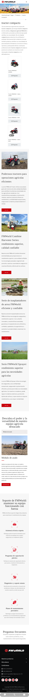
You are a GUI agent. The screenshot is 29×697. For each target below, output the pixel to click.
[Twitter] (9, 680)
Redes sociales (6, 676)
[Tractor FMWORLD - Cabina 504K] (14, 131)
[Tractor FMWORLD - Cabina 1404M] (14, 86)
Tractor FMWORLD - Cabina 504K (14, 140)
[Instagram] (13, 680)
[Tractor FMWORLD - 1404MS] (14, 62)
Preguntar (15, 75)
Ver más (6, 210)
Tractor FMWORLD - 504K (14, 117)
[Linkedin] (6, 680)
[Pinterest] (16, 680)
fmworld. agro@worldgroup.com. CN (12, 674)
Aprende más (6, 484)
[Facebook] (3, 680)
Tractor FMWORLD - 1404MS (12, 71)
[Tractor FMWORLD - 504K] (14, 109)
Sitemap (8, 691)
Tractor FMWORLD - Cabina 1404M (14, 94)
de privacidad (19, 691)
